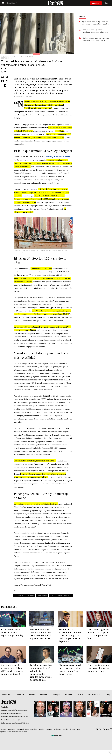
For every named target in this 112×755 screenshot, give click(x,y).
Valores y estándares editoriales (34, 729)
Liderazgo (20, 694)
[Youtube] (107, 729)
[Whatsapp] (2, 77)
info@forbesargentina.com (14, 713)
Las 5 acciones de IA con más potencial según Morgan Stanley (12, 633)
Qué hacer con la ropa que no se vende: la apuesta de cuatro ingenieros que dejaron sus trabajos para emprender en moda (95, 23)
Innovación (6, 694)
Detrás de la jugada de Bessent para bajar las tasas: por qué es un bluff (98, 634)
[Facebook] (2, 81)
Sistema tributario (64, 596)
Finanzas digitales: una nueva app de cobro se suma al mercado (99, 668)
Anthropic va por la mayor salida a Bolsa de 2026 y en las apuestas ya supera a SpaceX (12, 669)
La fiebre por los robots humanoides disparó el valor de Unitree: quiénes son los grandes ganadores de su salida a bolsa (41, 672)
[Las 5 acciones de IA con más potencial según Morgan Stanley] (13, 619)
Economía (18, 596)
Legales (65, 729)
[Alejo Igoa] (66, 709)
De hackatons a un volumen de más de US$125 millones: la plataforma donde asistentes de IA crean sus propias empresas (95, 39)
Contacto (20, 729)
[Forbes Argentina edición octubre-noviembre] (92, 709)
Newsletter (11, 729)
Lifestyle (56, 694)
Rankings (68, 694)
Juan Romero (6, 69)
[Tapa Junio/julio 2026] (40, 709)
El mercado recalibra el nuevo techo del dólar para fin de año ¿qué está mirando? (70, 669)
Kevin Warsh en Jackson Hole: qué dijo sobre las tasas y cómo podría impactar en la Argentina (70, 636)
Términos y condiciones (53, 729)
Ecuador (30, 596)
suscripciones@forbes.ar (17, 720)
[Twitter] (7, 77)
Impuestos (42, 596)
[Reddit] (7, 81)
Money (32, 694)
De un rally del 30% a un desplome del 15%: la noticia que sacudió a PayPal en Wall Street (41, 634)
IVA (51, 596)
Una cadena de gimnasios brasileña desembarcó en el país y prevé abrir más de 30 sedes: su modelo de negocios (96, 31)
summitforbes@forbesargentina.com (17, 716)
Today (108, 694)
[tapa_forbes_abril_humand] (53, 709)
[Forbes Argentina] (56, 3)
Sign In (107, 3)
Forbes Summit (94, 694)
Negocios (44, 694)
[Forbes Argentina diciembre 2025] (79, 709)
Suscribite (95, 3)
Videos (80, 694)
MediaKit (3, 729)
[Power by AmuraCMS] (56, 736)
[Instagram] (104, 729)
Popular (82, 16)
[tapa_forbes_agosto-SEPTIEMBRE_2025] (105, 709)
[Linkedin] (5, 85)
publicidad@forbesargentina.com (17, 710)
